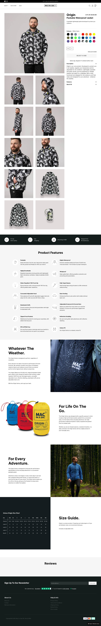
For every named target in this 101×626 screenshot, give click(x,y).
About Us (6, 600)
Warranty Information (9, 605)
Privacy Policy (54, 600)
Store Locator (54, 609)
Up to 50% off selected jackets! (50, 1)
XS (68, 48)
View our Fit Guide (92, 51)
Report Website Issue (94, 623)
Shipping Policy (54, 605)
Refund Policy (54, 607)
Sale (20, 5)
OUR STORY (14, 5)
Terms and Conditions (56, 603)
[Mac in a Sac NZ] (50, 5)
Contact (6, 603)
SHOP (5, 5)
